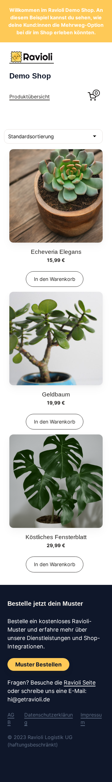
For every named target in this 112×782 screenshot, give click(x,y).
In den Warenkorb (54, 279)
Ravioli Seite (80, 682)
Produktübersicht (29, 96)
